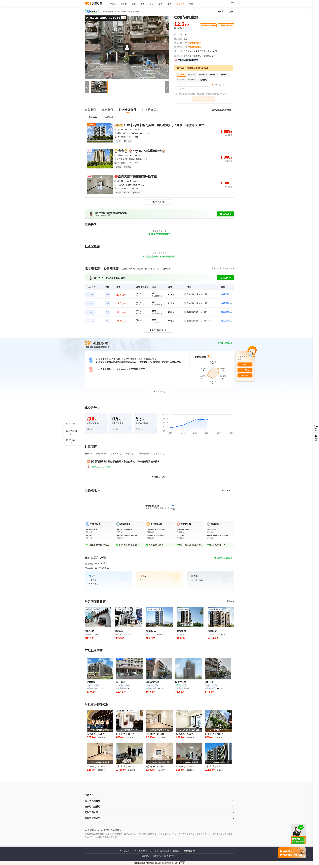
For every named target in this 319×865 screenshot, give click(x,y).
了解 (123, 18)
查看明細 (225, 294)
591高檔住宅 (189, 851)
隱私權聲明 (200, 94)
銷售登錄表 (222, 268)
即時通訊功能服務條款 (212, 94)
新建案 (113, 4)
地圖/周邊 (226, 491)
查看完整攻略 (159, 392)
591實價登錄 (126, 851)
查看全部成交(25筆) (158, 330)
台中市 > (118, 12)
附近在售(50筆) (158, 202)
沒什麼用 (244, 375)
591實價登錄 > (108, 12)
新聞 (191, 4)
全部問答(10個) (158, 477)
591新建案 (140, 851)
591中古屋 (164, 851)
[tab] (93, 117)
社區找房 (180, 4)
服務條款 (192, 94)
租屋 (134, 4)
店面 (152, 4)
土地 (143, 4)
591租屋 (176, 851)
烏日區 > (125, 12)
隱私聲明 (174, 863)
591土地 (152, 851)
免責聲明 (145, 856)
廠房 (169, 4)
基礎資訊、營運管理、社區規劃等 (198, 56)
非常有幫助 (245, 364)
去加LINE (227, 214)
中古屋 (124, 4)
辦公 (160, 4)
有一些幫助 (245, 370)
